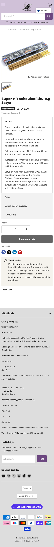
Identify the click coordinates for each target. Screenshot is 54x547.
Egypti (26, 496)
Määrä (4, 223)
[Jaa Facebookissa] (3, 252)
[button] (43, 10)
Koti (3, 29)
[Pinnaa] (20, 252)
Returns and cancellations (27, 538)
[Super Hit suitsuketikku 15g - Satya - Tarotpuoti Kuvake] (7, 87)
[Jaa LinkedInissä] (14, 252)
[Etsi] (49, 16)
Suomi (25, 488)
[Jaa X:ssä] (9, 252)
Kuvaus (8, 121)
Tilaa (41, 458)
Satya (7, 197)
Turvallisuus (10, 214)
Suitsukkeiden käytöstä (16, 205)
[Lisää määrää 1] (26, 229)
